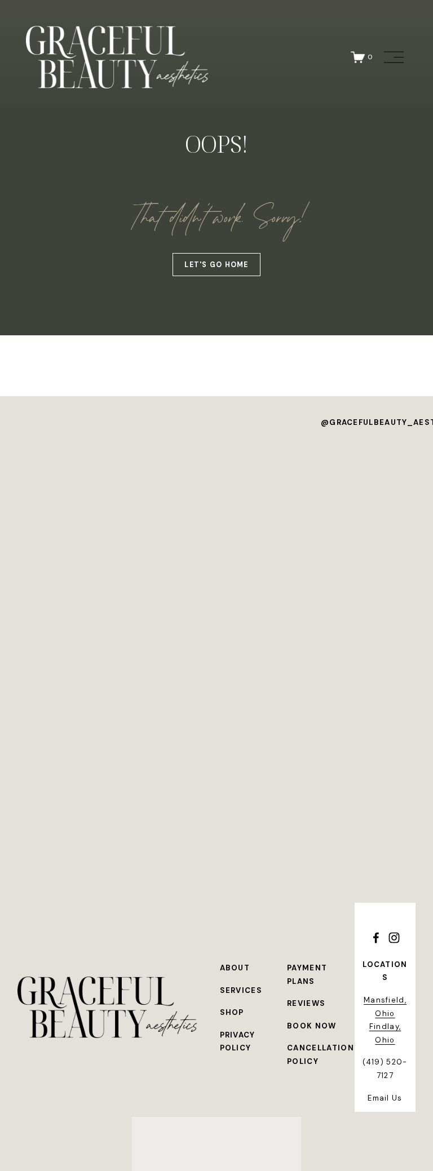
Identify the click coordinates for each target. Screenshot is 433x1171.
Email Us (385, 1098)
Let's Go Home (216, 264)
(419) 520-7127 (385, 1068)
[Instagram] (394, 937)
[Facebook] (376, 937)
